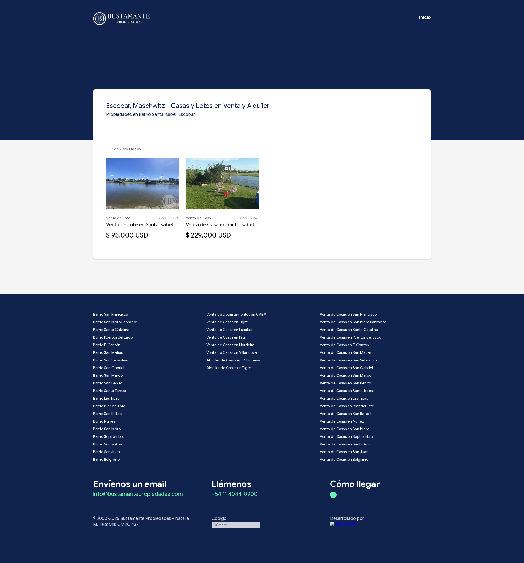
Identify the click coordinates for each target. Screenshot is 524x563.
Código (219, 518)
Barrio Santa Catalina (111, 329)
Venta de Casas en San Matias (345, 352)
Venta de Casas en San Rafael (345, 413)
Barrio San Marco (108, 375)
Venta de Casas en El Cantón (344, 344)
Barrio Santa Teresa (109, 390)
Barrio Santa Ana (107, 444)
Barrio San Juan (106, 451)
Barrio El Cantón (106, 344)
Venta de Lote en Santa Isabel (139, 225)
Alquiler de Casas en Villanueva (233, 360)
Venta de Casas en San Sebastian (348, 360)
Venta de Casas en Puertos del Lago (350, 337)
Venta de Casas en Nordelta (230, 344)
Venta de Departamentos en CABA (236, 314)
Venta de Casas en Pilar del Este (347, 405)
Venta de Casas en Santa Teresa (347, 390)
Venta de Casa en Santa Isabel (220, 225)
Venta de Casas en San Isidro (344, 428)
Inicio (425, 17)
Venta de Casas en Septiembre (346, 436)
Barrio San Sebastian (110, 360)
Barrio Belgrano (106, 459)
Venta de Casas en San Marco (345, 375)
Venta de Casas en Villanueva (231, 352)
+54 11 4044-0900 (234, 495)
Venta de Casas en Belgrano (344, 459)
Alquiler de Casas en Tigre (228, 367)
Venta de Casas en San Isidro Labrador (353, 321)
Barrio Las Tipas (106, 398)
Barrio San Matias (108, 352)
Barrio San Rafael (108, 413)
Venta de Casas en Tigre (227, 321)
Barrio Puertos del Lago (113, 337)
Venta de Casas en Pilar (226, 337)
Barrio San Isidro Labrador (115, 321)
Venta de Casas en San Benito (345, 383)
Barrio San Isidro (107, 428)
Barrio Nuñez (104, 421)
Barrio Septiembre (108, 436)
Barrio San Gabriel (108, 367)
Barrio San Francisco (110, 314)
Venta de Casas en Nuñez (342, 421)
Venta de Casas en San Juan (344, 451)
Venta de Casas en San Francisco (348, 314)
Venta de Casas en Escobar (229, 329)
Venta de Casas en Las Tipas (344, 398)
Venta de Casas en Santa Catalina (349, 329)
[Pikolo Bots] (380, 524)
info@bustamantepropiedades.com (138, 495)
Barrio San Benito (107, 383)
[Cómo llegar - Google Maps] (333, 495)
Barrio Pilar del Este (109, 405)
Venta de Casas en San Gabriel (346, 367)
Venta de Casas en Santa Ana (345, 444)
